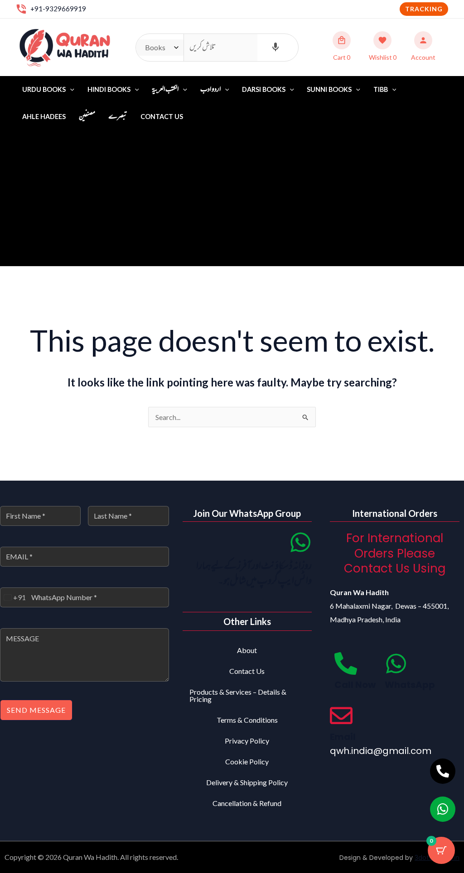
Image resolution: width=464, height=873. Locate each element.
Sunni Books (329, 89)
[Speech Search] (275, 47)
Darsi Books (263, 89)
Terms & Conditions (247, 720)
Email (343, 736)
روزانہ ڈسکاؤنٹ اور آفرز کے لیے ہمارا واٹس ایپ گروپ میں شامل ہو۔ (254, 574)
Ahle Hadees (44, 116)
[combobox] (13, 597)
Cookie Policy (247, 761)
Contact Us (161, 116)
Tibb (380, 89)
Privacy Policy (247, 740)
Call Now (355, 684)
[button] (424, 9)
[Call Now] (345, 663)
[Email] (341, 715)
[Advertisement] (232, 198)
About (247, 650)
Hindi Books (108, 89)
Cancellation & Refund (247, 803)
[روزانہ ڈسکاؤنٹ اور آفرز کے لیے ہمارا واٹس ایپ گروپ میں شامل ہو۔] (300, 542)
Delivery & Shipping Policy (247, 782)
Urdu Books (44, 89)
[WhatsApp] (396, 663)
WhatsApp (410, 684)
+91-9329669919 (58, 9)
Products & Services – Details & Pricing (237, 695)
